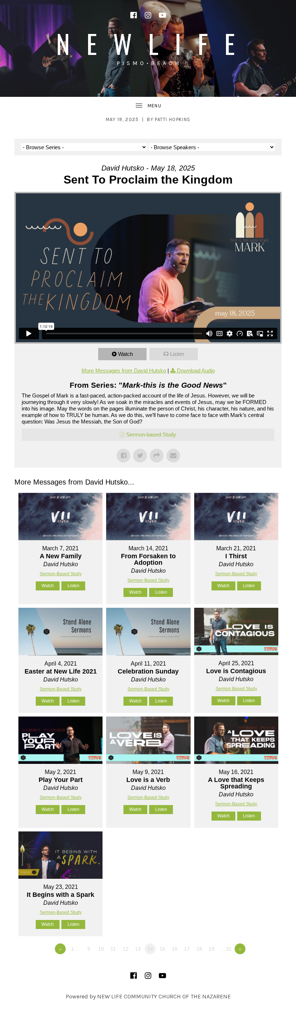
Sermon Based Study (236, 688)
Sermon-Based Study (61, 573)
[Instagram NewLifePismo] (148, 15)
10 (101, 949)
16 (175, 949)
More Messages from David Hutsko (124, 370)
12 (126, 949)
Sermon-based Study (151, 434)
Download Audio (196, 370)
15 (162, 949)
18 (199, 949)
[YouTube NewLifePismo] (162, 15)
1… (75, 949)
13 (138, 949)
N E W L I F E (148, 43)
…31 (226, 949)
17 (187, 949)
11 (113, 949)
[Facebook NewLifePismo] (133, 15)
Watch (125, 354)
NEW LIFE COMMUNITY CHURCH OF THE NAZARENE (164, 996)
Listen (177, 354)
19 (211, 949)
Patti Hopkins (172, 119)
